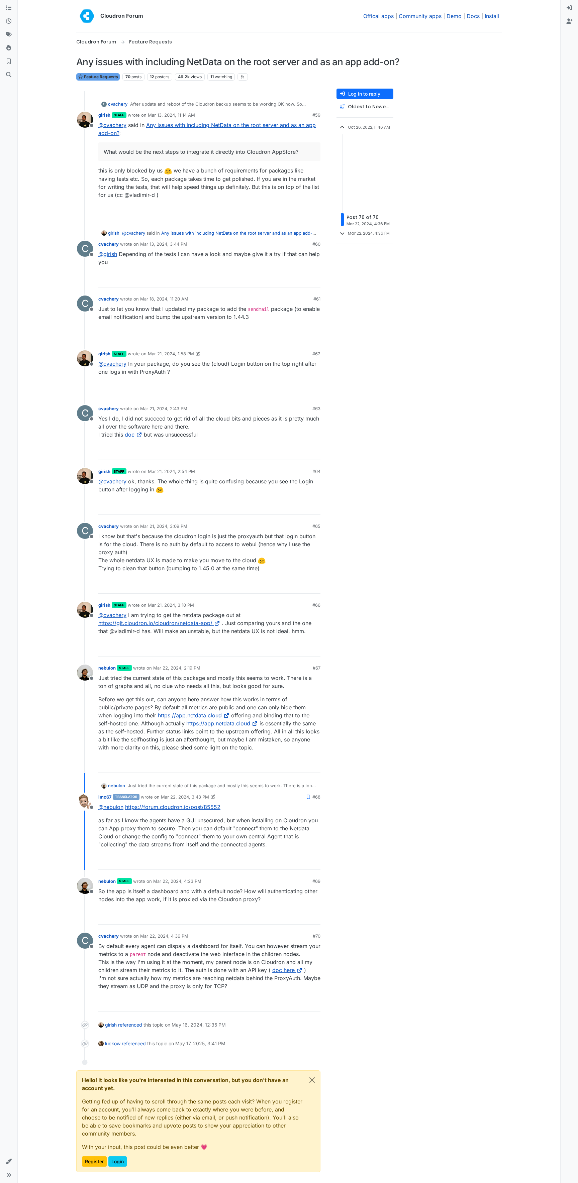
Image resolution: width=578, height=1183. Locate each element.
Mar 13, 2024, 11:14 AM (171, 115)
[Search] (9, 75)
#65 (316, 526)
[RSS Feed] (242, 77)
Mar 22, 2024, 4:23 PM (177, 881)
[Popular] (9, 48)
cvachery (117, 104)
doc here (283, 970)
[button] (9, 1161)
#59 (316, 115)
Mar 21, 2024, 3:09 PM (163, 526)
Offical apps (378, 16)
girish (104, 115)
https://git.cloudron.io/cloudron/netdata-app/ (155, 623)
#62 (316, 353)
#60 (316, 244)
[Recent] (9, 21)
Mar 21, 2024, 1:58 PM (171, 353)
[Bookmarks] (9, 61)
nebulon (107, 668)
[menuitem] (569, 8)
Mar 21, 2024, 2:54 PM (171, 471)
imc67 (105, 797)
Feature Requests (100, 76)
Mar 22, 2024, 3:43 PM (185, 797)
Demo (454, 16)
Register (94, 1161)
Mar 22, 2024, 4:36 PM (164, 936)
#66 (316, 605)
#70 (316, 936)
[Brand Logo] (87, 16)
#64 (316, 471)
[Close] (312, 1080)
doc (129, 434)
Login (117, 1161)
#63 (316, 408)
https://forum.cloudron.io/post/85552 (172, 807)
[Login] (569, 8)
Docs (473, 16)
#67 (316, 668)
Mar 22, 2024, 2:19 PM (176, 668)
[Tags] (9, 34)
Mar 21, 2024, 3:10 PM (171, 605)
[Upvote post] (304, 212)
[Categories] (9, 8)
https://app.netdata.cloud (190, 715)
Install (492, 16)
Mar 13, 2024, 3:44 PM (163, 244)
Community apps (420, 16)
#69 (316, 881)
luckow (112, 1043)
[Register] (569, 21)
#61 (316, 299)
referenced (130, 1025)
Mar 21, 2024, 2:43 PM (163, 408)
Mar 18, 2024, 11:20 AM (164, 299)
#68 (316, 797)
